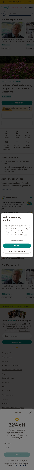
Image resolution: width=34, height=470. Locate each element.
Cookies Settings (17, 240)
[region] (17, 235)
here (25, 235)
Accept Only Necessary (17, 251)
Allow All (17, 245)
